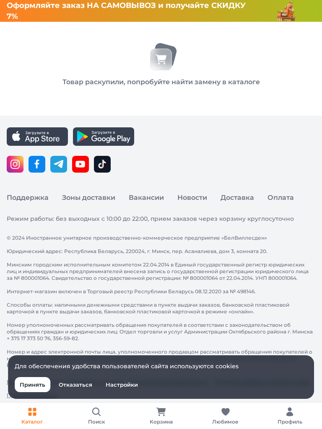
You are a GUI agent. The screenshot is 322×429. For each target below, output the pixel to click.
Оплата (280, 198)
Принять (32, 384)
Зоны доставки (88, 198)
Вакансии (146, 198)
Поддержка (28, 198)
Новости (192, 198)
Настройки (122, 384)
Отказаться (75, 384)
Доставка (237, 198)
